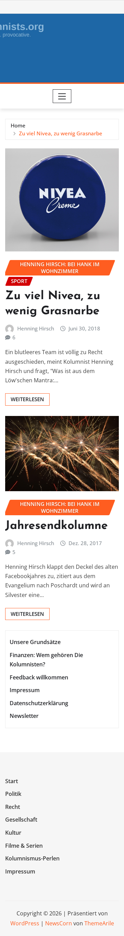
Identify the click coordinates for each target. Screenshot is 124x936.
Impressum (25, 690)
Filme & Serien (24, 845)
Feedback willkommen (39, 677)
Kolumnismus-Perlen (32, 858)
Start (11, 781)
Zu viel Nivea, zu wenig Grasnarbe (60, 133)
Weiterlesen (27, 399)
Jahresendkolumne (56, 526)
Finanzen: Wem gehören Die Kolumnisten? (46, 659)
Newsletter (24, 716)
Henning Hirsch (35, 328)
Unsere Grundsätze (35, 642)
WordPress (24, 923)
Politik (13, 794)
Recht (12, 807)
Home (18, 125)
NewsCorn (58, 923)
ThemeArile (99, 923)
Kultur (13, 832)
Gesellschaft (21, 820)
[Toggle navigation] (62, 96)
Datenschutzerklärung (39, 703)
